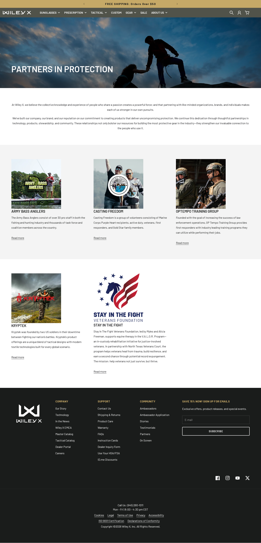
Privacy (140, 515)
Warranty (103, 427)
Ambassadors (148, 408)
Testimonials (147, 427)
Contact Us (104, 408)
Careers (59, 453)
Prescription (73, 12)
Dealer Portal (63, 446)
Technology (62, 414)
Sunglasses (48, 12)
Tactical (97, 12)
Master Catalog (64, 434)
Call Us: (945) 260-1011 (130, 505)
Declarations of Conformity (143, 520)
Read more (17, 237)
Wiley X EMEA (63, 427)
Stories (144, 421)
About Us (157, 12)
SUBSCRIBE (216, 431)
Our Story (60, 408)
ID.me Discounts (107, 459)
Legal (110, 515)
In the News (62, 421)
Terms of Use (125, 515)
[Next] (177, 4)
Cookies (99, 515)
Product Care (105, 421)
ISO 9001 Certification (111, 520)
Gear (129, 12)
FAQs (101, 434)
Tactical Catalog (65, 440)
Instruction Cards (108, 440)
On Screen (146, 440)
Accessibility (156, 515)
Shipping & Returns (109, 414)
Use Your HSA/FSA (109, 453)
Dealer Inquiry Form (109, 446)
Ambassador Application (154, 414)
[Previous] (84, 4)
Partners (145, 434)
